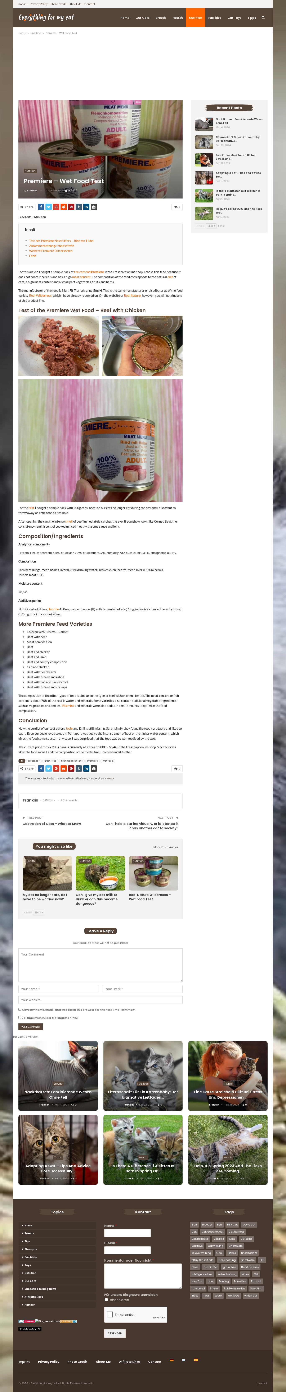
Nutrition (195, 18)
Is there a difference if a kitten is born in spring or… (143, 1168)
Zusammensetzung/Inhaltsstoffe (51, 246)
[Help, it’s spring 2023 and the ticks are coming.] (204, 213)
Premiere (97, 272)
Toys (27, 1265)
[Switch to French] (184, 1360)
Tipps (252, 18)
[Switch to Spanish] (196, 1360)
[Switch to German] (172, 1360)
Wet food (108, 760)
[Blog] (47, 1322)
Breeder (207, 1224)
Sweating (256, 1288)
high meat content (71, 760)
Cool (219, 1253)
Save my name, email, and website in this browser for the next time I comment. (79, 1010)
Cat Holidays (200, 1239)
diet (170, 277)
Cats (232, 1239)
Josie (69, 728)
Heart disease (250, 1267)
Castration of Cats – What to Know (52, 824)
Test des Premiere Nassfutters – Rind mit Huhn (61, 241)
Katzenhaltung (227, 1274)
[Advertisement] (143, 67)
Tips (27, 1241)
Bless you (30, 1249)
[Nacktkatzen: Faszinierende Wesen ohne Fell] (204, 124)
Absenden (115, 1333)
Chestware (235, 1246)
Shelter (214, 1288)
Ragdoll (256, 1281)
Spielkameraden (234, 1288)
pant (211, 1281)
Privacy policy (39, 4)
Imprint (22, 4)
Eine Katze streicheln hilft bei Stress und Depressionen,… (228, 1094)
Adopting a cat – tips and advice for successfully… (58, 1168)
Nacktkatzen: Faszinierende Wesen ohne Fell (58, 1094)
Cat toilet (246, 1239)
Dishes (232, 1253)
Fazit (32, 256)
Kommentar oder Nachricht (129, 1260)
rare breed (198, 1288)
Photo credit (58, 4)
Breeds (161, 18)
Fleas (195, 1267)
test (31, 508)
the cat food (82, 272)
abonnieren (119, 1300)
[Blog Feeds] (68, 1322)
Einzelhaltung (227, 1260)
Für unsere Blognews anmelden (131, 1295)
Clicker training (201, 1253)
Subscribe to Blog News (40, 1289)
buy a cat (249, 1224)
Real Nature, (132, 295)
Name (110, 1226)
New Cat (197, 1281)
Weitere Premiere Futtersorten (50, 251)
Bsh (219, 1224)
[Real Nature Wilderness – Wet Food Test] (153, 873)
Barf (194, 1224)
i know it (88, 1383)
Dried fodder (249, 1253)
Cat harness (237, 1231)
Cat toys (234, 18)
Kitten (245, 1274)
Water (218, 1295)
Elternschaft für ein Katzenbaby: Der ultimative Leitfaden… (143, 1094)
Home (124, 18)
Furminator (211, 1267)
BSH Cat (232, 1224)
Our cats (142, 18)
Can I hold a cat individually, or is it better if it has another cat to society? (142, 826)
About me (75, 4)
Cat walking (215, 1246)
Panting (224, 1281)
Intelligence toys (202, 1274)
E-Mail (110, 1243)
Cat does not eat (212, 1231)
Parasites (240, 1281)
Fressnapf (34, 760)
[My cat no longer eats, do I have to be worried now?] (47, 873)
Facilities (214, 18)
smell (69, 521)
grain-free (50, 760)
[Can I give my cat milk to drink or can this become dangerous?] (100, 873)
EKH (262, 1260)
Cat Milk (219, 1239)
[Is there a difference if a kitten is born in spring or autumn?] (204, 195)
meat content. (81, 277)
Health (178, 18)
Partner (29, 1305)
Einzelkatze (248, 1260)
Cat (194, 1231)
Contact (89, 4)
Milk (256, 1274)
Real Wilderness (40, 295)
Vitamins (68, 705)
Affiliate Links (33, 1297)
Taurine (54, 609)
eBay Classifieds (202, 1260)
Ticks (195, 1295)
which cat (250, 1295)
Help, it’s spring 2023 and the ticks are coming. (228, 1168)
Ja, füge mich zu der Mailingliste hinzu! (50, 1018)
